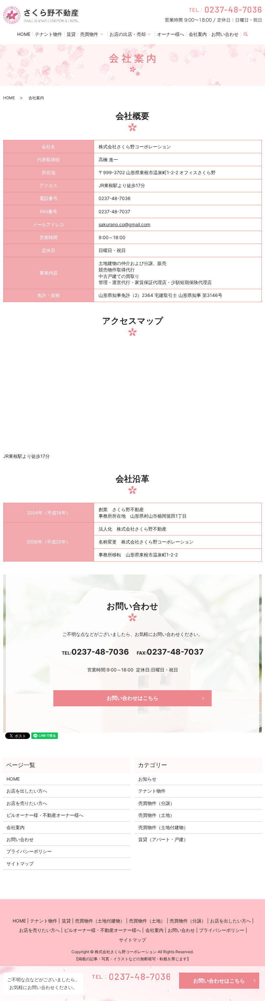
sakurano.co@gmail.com (124, 224)
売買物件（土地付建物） (163, 827)
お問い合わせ (224, 34)
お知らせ (147, 779)
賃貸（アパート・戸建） (163, 839)
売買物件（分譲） (156, 803)
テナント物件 (48, 34)
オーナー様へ (170, 34)
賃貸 (71, 34)
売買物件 (89, 34)
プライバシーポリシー (29, 851)
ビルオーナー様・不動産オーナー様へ (44, 815)
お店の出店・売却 (128, 34)
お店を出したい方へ (26, 791)
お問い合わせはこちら (219, 980)
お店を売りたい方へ (26, 803)
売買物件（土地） (156, 815)
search (249, 34)
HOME (23, 34)
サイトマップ (20, 863)
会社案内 (198, 34)
